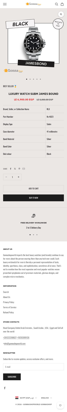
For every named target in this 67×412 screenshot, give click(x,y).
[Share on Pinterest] (19, 168)
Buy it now (33, 197)
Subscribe (12, 376)
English (45, 398)
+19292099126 (23, 337)
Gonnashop (46, 404)
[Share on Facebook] (10, 168)
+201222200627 (10, 337)
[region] (33, 221)
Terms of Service (9, 307)
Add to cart (33, 188)
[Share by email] (23, 168)
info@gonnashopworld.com (15, 343)
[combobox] (55, 116)
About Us (6, 297)
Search (6, 291)
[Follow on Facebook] (4, 388)
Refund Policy (8, 312)
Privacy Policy (8, 302)
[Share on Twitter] (15, 168)
